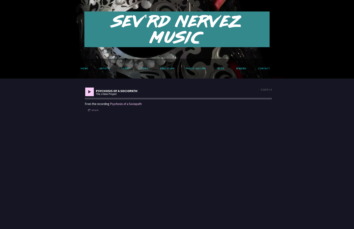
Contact (264, 68)
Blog (221, 68)
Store (125, 68)
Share (95, 110)
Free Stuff (167, 68)
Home (84, 68)
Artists (105, 68)
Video (145, 68)
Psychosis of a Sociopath (126, 104)
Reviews (241, 68)
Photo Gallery (196, 68)
